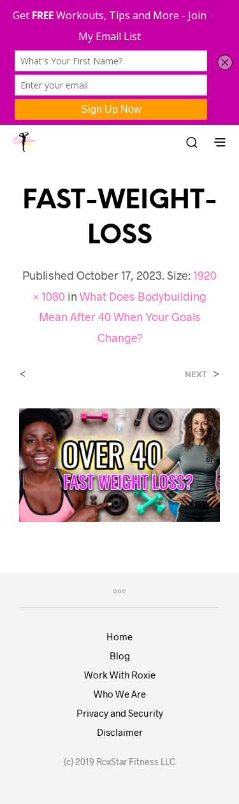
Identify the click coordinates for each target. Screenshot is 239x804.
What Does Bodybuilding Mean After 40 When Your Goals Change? (122, 317)
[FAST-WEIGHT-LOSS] (119, 463)
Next (196, 374)
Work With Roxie (120, 674)
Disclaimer (120, 732)
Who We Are (120, 694)
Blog (120, 655)
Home (119, 636)
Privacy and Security (119, 713)
